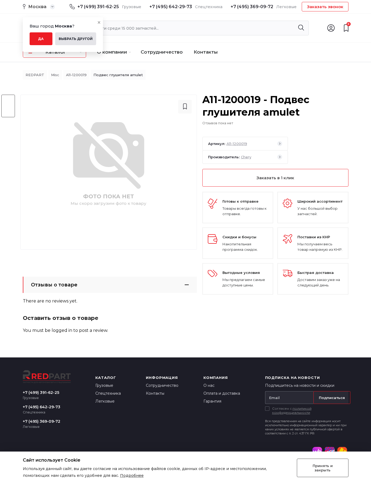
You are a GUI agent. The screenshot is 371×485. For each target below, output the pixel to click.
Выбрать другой (76, 39)
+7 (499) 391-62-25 (98, 6)
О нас (209, 385)
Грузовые (104, 385)
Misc (55, 75)
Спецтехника (108, 393)
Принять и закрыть (323, 468)
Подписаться (332, 398)
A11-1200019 (76, 75)
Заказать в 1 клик (275, 177)
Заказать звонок (325, 6)
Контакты (206, 52)
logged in (62, 330)
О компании (112, 52)
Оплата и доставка (221, 393)
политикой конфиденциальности (292, 410)
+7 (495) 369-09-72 (252, 6)
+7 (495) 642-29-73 (170, 6)
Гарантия (212, 401)
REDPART (35, 75)
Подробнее (132, 475)
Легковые (105, 401)
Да (41, 39)
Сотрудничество (162, 52)
